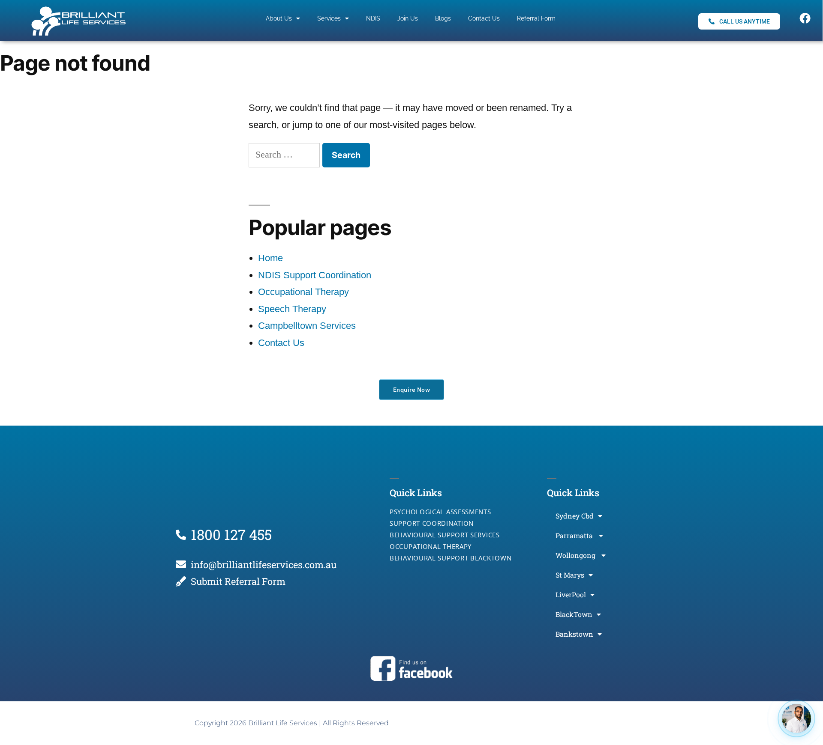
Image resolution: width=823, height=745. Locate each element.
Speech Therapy (292, 309)
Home (270, 258)
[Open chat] (796, 718)
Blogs (443, 18)
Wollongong (576, 555)
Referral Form (536, 18)
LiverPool (571, 594)
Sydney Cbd (575, 515)
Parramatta (575, 535)
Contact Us (484, 18)
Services (329, 18)
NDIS (373, 18)
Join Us (407, 18)
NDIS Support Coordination (314, 275)
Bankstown (574, 633)
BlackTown (574, 614)
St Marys (570, 574)
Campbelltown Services (307, 325)
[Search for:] (285, 154)
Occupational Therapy (303, 291)
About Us (279, 18)
